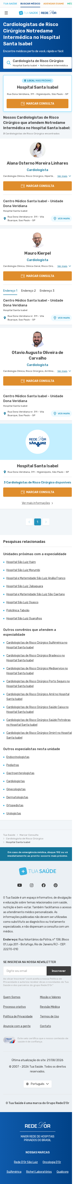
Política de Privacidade (18, 1016)
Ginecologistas (16, 789)
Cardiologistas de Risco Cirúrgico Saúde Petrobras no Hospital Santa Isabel (38, 722)
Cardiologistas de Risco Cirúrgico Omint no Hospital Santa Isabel (39, 735)
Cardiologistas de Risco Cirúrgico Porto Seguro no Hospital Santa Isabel (38, 684)
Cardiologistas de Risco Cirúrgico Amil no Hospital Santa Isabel (37, 697)
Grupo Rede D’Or (57, 1103)
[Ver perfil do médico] (37, 150)
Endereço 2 (28, 290)
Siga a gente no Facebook (44, 885)
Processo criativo (14, 1007)
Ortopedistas (14, 805)
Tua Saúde (10, 3)
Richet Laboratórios (39, 1172)
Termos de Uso (49, 1016)
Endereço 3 (47, 290)
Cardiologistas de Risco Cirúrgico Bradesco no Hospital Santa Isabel (35, 658)
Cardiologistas (15, 781)
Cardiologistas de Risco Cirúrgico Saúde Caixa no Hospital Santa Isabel (37, 709)
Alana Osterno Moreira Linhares (37, 163)
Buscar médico (30, 3)
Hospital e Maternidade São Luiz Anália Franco (35, 578)
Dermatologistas (17, 797)
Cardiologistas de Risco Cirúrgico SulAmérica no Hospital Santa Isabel (36, 645)
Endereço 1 (10, 290)
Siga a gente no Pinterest (56, 885)
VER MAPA (64, 218)
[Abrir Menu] (6, 13)
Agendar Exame (53, 3)
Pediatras (12, 765)
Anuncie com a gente (17, 1026)
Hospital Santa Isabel (37, 87)
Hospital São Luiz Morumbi (23, 570)
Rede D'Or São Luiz (26, 1162)
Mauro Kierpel (37, 253)
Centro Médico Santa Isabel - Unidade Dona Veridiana (33, 203)
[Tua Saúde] (37, 871)
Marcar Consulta (29, 835)
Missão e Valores (50, 997)
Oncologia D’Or (52, 1162)
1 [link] (37, 522)
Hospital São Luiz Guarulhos (24, 618)
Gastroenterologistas (20, 773)
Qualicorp (63, 1172)
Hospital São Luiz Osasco (22, 602)
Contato (45, 1026)
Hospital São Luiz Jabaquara (24, 586)
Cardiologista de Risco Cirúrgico (24, 838)
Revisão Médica (50, 1007)
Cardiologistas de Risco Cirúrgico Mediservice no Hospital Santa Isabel (37, 671)
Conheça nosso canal (20, 885)
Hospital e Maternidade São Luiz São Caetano (35, 594)
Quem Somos (11, 997)
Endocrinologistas (17, 757)
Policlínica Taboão (17, 610)
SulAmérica (14, 1172)
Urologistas (13, 813)
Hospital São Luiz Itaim (21, 562)
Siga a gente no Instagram (32, 885)
